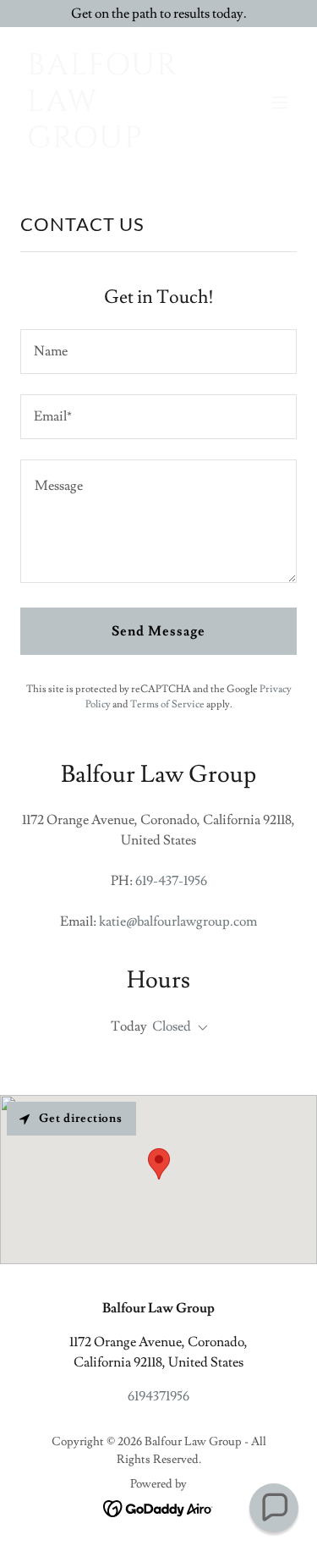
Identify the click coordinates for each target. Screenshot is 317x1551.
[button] (280, 102)
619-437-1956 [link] (171, 880)
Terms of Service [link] (167, 704)
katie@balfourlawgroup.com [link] (178, 921)
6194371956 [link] (158, 1396)
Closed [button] (171, 1026)
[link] (117, 143)
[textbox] (158, 351)
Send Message (158, 631)
